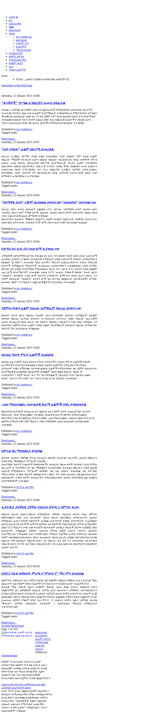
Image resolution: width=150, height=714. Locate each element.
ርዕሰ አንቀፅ (7, 684)
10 (16, 625)
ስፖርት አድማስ (24, 487)
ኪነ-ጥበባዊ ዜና (24, 129)
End (21, 625)
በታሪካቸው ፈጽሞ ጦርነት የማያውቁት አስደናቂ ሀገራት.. (43, 642)
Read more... (8, 138)
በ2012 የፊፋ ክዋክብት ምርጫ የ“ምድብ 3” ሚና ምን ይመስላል (42, 573)
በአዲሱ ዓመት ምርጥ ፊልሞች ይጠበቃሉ (27, 355)
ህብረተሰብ (41, 632)
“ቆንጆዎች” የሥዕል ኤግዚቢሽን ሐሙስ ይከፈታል (33, 103)
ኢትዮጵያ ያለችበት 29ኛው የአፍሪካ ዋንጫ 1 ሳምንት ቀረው (40, 507)
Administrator (9, 655)
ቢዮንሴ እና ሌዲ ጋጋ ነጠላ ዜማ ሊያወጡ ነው (30, 249)
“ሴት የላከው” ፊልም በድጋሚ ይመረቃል (27, 149)
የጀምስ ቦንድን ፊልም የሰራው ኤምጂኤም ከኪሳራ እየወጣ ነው (41, 308)
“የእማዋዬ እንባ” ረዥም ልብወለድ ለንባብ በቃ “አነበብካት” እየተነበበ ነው (48, 202)
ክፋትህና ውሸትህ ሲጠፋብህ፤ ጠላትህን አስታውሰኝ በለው (23, 686)
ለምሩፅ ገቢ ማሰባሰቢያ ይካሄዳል (21, 451)
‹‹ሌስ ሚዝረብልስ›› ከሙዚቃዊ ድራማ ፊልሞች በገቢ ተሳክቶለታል (43, 404)
